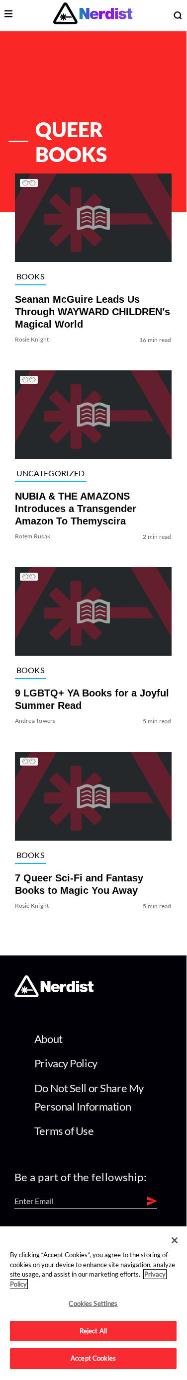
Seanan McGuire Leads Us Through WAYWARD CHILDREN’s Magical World (92, 312)
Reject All (93, 1331)
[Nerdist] (92, 15)
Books (30, 276)
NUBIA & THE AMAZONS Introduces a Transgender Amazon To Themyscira (75, 508)
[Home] (54, 994)
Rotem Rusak (33, 536)
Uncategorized (50, 473)
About (48, 1038)
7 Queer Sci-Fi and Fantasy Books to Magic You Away (79, 884)
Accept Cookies (93, 1358)
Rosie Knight (32, 339)
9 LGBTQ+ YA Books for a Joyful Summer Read (92, 699)
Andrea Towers (35, 721)
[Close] (175, 1240)
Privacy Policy (65, 1063)
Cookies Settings (93, 1303)
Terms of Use (64, 1130)
